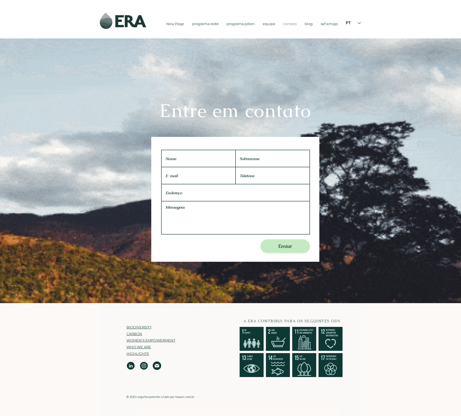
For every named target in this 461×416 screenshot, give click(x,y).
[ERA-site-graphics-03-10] (157, 365)
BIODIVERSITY (139, 327)
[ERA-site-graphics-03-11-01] (131, 365)
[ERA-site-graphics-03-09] (144, 365)
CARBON (134, 334)
